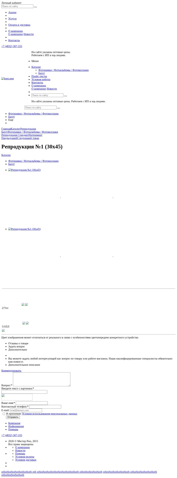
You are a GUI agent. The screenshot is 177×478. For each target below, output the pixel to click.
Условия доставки (25, 459)
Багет (41, 73)
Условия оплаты (24, 456)
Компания (14, 423)
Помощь (13, 429)
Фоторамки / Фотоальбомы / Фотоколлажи (63, 70)
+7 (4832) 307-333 (11, 46)
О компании (15, 31)
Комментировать (11, 370)
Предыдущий (9, 138)
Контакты (14, 40)
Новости (29, 34)
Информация (16, 426)
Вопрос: (6, 385)
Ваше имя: (8, 402)
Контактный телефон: (15, 406)
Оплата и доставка (19, 24)
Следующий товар (28, 138)
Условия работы (40, 79)
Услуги (12, 18)
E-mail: (5, 410)
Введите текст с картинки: (17, 388)
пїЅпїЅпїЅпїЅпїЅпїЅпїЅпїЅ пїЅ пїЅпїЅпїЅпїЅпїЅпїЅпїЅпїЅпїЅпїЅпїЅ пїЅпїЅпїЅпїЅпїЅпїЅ (51, 471)
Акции (12, 12)
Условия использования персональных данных (49, 413)
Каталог (36, 66)
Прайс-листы (39, 76)
